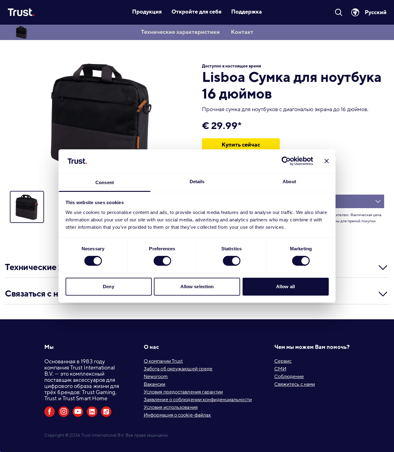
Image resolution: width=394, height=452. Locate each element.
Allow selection (197, 286)
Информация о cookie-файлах (177, 415)
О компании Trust (163, 361)
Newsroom (156, 376)
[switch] (162, 261)
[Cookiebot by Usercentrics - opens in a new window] (286, 161)
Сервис (283, 361)
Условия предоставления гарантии (183, 392)
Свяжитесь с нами (294, 384)
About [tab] (289, 181)
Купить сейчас (241, 144)
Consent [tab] (104, 182)
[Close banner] (326, 161)
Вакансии (155, 384)
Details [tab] (197, 181)
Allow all (285, 286)
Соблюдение (289, 376)
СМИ (280, 368)
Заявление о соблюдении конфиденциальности (198, 399)
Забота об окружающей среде (178, 368)
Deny (108, 286)
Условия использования (171, 407)
